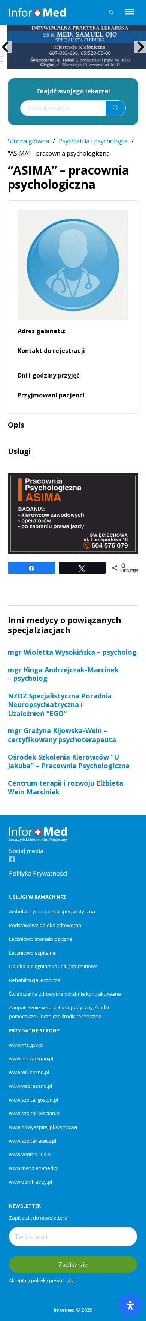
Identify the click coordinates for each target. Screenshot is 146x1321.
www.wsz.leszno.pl (30, 1086)
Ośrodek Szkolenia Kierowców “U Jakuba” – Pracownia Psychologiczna (69, 761)
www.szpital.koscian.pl (34, 1113)
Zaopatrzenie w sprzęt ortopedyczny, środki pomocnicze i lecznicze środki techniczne (59, 1011)
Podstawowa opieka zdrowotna (45, 925)
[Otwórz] (129, 12)
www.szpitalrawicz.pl (32, 1140)
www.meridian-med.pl (33, 1168)
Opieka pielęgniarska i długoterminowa (53, 966)
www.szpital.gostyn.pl (33, 1099)
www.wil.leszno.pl (29, 1072)
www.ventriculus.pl (30, 1154)
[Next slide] (140, 47)
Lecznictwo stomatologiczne (40, 939)
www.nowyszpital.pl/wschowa (43, 1127)
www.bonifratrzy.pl (30, 1181)
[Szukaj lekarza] (111, 12)
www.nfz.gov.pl (26, 1045)
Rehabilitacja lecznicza (34, 980)
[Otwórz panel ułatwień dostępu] (130, 1305)
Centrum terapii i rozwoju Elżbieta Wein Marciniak (65, 787)
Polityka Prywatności (38, 873)
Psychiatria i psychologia (93, 141)
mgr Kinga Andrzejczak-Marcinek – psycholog (63, 674)
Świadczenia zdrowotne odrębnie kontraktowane (65, 993)
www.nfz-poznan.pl (31, 1058)
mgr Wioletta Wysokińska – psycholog (72, 652)
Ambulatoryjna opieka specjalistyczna (52, 911)
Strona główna (28, 141)
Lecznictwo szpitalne (32, 952)
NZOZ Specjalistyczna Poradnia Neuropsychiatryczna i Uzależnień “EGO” (60, 704)
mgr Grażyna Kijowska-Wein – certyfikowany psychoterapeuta (62, 735)
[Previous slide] (6, 47)
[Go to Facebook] (12, 859)
